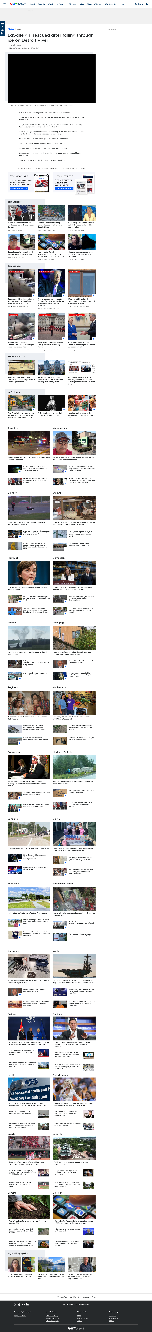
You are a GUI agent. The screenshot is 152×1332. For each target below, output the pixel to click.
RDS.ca (111, 1321)
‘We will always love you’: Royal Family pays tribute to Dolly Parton (50, 345)
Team (94, 1297)
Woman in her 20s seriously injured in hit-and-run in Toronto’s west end (29, 459)
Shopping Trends (94, 4)
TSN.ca (79, 1321)
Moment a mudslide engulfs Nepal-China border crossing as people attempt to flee (21, 345)
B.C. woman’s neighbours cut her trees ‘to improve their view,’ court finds (51, 1276)
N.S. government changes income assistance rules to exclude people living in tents (36, 662)
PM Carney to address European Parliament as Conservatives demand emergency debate (29, 1043)
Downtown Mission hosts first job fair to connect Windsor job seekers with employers (36, 933)
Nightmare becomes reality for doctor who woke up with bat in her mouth (80, 254)
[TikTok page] (19, 1304)
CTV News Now (111, 4)
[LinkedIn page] (27, 1304)
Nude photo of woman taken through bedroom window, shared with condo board (72, 653)
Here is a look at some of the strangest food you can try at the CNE (81, 415)
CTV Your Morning (76, 4)
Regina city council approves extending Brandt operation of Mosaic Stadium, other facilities (34, 727)
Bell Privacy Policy (52, 1316)
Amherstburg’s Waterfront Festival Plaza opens (27, 913)
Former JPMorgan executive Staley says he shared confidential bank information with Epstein (72, 1044)
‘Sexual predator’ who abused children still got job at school (20, 253)
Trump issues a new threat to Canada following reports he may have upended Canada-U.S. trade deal (51, 302)
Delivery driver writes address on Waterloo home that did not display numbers (81, 1276)
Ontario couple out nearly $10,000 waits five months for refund (21, 1275)
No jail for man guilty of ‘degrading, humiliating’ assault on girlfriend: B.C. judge (36, 1003)
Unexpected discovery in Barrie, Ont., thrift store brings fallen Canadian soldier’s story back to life (82, 859)
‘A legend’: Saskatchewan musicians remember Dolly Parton (27, 718)
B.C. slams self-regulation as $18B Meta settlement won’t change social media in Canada (82, 468)
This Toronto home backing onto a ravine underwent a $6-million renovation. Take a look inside (21, 415)
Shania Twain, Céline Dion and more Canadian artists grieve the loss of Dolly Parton (73, 1104)
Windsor (11, 29)
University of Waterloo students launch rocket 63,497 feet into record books (71, 718)
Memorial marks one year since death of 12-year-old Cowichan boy (74, 914)
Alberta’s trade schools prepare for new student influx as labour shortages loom (82, 598)
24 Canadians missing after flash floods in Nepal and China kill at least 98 (81, 727)
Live (122, 4)
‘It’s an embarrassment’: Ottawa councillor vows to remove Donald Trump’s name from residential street (81, 534)
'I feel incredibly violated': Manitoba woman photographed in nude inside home (81, 301)
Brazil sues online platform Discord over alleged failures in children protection (81, 991)
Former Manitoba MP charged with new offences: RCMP (81, 662)
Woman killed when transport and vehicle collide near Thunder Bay (73, 783)
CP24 (79, 1316)
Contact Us (72, 1297)
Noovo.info (112, 1316)
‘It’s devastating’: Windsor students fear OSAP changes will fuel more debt (36, 921)
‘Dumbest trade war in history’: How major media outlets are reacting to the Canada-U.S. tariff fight (81, 381)
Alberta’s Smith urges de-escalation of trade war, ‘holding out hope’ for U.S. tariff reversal (36, 533)
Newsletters (86, 1297)
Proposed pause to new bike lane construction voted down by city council (81, 610)
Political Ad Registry (52, 1321)
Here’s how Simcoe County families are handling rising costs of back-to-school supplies (73, 849)
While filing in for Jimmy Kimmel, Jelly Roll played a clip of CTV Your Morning (81, 225)
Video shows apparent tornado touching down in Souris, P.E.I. (28, 653)
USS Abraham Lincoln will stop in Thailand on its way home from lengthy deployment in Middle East (73, 981)
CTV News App (61, 1297)
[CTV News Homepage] (18, 4)
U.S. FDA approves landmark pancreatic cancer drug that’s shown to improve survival (27, 1104)
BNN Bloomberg (82, 1318)
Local (32, 4)
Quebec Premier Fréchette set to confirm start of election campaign (28, 588)
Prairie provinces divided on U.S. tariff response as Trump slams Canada (21, 225)
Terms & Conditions (52, 1318)
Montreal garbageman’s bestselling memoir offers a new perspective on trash (36, 598)
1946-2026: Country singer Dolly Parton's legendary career (50, 414)
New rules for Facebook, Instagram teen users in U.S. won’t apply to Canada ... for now (51, 254)
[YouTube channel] (23, 1304)
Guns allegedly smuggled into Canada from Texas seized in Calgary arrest (28, 981)
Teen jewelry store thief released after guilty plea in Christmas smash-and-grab (81, 871)
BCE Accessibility (20, 1316)
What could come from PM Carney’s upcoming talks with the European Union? (81, 345)
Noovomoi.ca (113, 1318)
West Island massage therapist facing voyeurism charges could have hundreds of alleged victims (35, 610)
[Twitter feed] (15, 1304)
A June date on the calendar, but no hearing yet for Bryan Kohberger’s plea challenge (82, 1003)
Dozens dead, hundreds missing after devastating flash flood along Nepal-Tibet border (21, 301)
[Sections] (4, 4)
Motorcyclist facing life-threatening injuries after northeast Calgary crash (27, 523)
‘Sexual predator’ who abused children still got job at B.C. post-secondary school (73, 459)
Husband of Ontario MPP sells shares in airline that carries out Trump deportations (35, 468)
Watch (50, 4)
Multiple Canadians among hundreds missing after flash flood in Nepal (50, 225)
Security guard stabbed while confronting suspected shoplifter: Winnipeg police (81, 675)
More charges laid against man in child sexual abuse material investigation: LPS (35, 857)
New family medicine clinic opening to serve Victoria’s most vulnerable (81, 923)
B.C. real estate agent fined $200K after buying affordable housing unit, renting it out (50, 380)
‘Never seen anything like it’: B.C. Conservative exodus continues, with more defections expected (82, 480)
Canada (41, 4)
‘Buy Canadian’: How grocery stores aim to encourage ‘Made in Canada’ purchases (21, 380)
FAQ (79, 1297)
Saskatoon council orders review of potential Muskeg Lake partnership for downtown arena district (27, 784)
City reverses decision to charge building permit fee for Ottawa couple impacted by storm (74, 523)
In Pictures (61, 4)
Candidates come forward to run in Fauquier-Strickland (81, 791)
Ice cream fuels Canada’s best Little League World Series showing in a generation (27, 1163)
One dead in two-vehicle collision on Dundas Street (28, 848)
